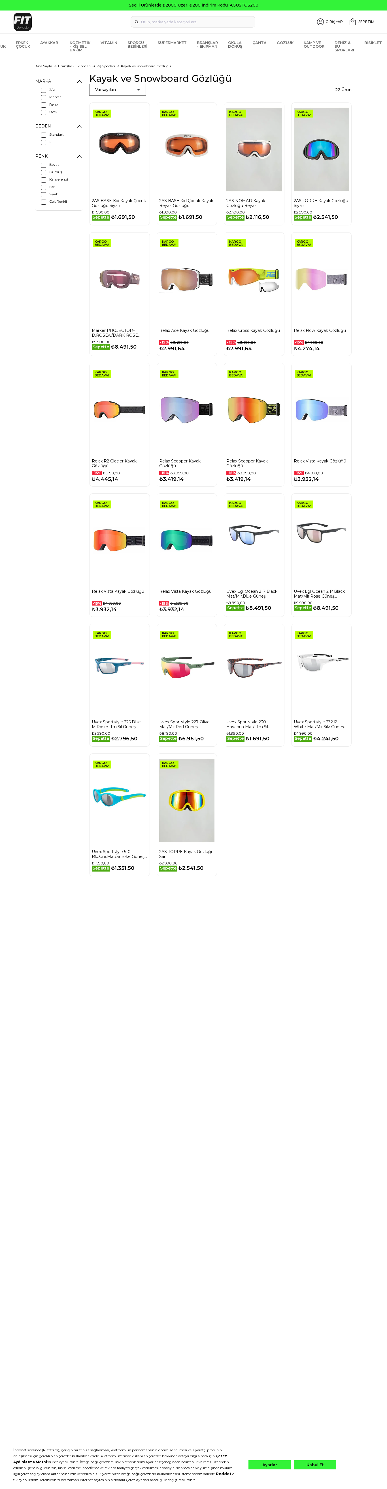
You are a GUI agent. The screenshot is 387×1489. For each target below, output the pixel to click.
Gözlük (285, 42)
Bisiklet (373, 42)
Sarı (52, 187)
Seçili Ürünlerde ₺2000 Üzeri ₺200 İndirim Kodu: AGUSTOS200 (193, 5)
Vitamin (109, 42)
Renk (41, 156)
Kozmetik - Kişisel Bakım (80, 46)
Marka (43, 81)
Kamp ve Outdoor (314, 44)
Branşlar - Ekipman (207, 44)
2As (52, 89)
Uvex (53, 112)
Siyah (53, 194)
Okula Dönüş (235, 44)
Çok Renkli (58, 201)
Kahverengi (58, 179)
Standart (56, 134)
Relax (53, 104)
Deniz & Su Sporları (344, 46)
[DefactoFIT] (71, 22)
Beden (43, 126)
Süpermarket (172, 42)
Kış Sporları (106, 66)
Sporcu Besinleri (137, 44)
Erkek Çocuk (23, 44)
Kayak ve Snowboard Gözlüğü (146, 66)
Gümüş (55, 172)
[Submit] (136, 22)
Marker (55, 97)
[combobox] (193, 22)
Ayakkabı (49, 42)
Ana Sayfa (43, 66)
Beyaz (54, 164)
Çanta (259, 42)
